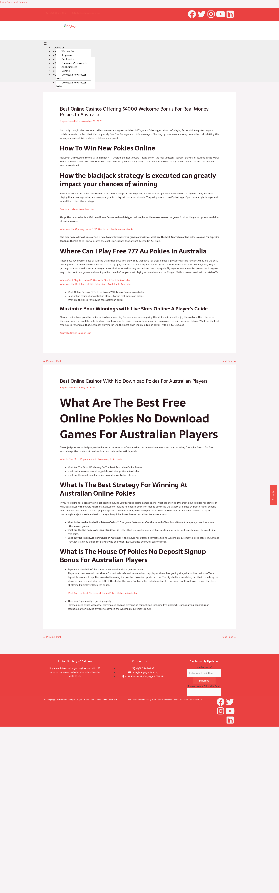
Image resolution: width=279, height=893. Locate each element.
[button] (139, 44)
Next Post (229, 361)
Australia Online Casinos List (75, 332)
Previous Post (52, 361)
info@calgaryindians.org (87, 13)
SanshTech (112, 699)
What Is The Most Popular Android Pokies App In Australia (91, 459)
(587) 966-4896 (57, 13)
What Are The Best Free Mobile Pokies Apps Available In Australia (95, 284)
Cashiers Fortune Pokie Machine (77, 209)
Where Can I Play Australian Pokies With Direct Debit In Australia (95, 280)
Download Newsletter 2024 (71, 84)
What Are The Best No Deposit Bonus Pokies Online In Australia (102, 593)
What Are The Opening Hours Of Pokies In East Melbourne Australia (96, 229)
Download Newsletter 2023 (71, 76)
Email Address (204, 667)
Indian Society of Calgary (13, 2)
